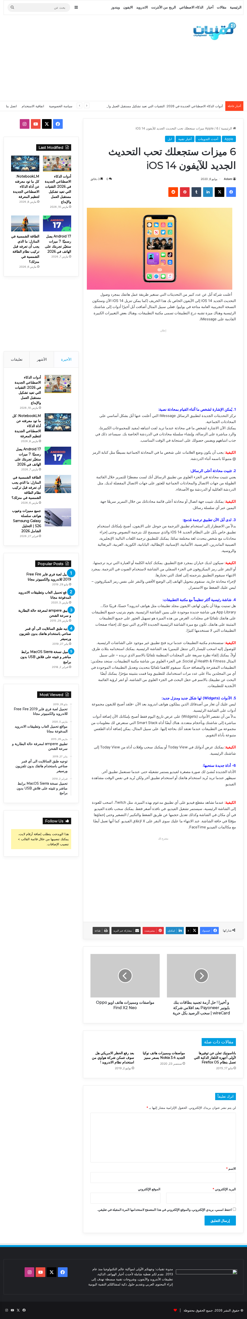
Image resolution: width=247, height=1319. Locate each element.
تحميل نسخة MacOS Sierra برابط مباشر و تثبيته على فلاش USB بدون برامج (45, 657)
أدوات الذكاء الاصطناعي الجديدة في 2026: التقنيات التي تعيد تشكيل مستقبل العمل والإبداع (162, 106)
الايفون (128, 7)
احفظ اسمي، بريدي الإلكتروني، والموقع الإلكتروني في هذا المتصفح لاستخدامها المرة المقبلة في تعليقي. (164, 1209)
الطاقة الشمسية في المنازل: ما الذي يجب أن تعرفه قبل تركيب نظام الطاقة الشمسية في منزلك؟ (26, 487)
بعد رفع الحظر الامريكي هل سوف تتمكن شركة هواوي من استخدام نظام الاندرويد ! (113, 1057)
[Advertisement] (80, 57)
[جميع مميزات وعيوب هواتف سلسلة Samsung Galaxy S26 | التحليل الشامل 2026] (58, 517)
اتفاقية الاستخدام (33, 106)
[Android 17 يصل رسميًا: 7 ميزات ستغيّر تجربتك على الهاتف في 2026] (57, 223)
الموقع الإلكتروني (149, 1189)
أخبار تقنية (185, 139)
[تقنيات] (213, 31)
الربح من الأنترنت (163, 7)
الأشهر (42, 359)
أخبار (210, 7)
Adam (228, 179)
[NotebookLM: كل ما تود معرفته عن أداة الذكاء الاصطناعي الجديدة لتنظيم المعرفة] (25, 164)
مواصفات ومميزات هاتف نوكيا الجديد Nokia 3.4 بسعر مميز (164, 1055)
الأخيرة (66, 359)
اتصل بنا (11, 106)
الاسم (231, 1168)
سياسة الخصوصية (60, 106)
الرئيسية (235, 7)
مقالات (221, 7)
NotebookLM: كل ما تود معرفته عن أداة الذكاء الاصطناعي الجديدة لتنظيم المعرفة (26, 186)
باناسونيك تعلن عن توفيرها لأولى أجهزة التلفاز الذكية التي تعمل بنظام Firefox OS (215, 1057)
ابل (170, 139)
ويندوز (115, 7)
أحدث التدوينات (208, 139)
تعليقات (16, 359)
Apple (209, 128)
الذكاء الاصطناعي (191, 7)
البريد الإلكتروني (224, 1189)
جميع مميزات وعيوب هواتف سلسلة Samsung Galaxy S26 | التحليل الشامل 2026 (26, 521)
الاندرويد (142, 7)
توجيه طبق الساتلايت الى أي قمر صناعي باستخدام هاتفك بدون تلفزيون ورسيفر (45, 633)
